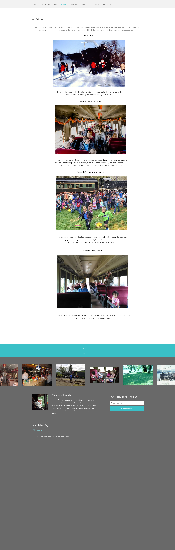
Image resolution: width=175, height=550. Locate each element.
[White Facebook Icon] (84, 353)
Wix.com (66, 436)
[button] (84, 4)
